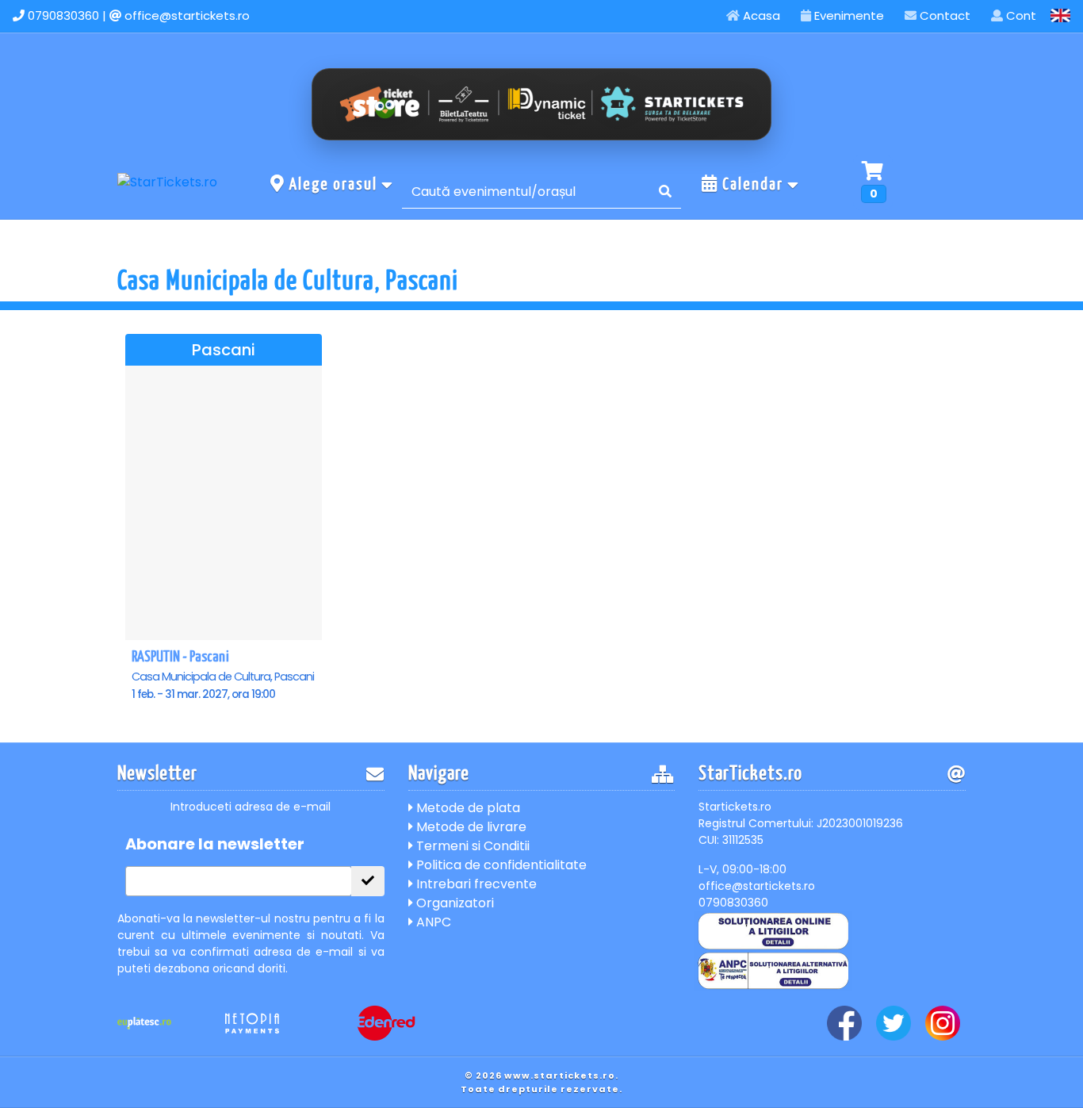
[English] (1060, 15)
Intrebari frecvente (475, 884)
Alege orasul (333, 185)
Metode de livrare (469, 827)
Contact (943, 15)
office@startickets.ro (187, 15)
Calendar (752, 185)
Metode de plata (466, 808)
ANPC (432, 922)
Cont (1019, 15)
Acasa (760, 15)
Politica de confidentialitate (500, 865)
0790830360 (63, 15)
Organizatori (453, 903)
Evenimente (847, 15)
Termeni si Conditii (471, 846)
